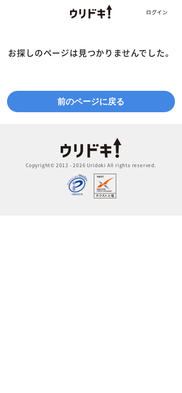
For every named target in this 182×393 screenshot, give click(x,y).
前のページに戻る (91, 101)
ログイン (157, 12)
